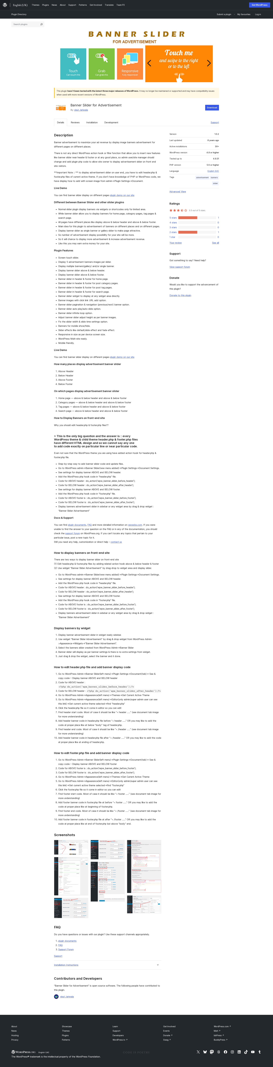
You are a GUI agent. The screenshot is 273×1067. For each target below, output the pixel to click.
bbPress (219, 1035)
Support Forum (66, 949)
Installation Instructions (66, 965)
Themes (66, 1031)
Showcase (67, 1026)
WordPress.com (222, 1026)
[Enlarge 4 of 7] (120, 843)
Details (60, 122)
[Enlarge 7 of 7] (157, 899)
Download (212, 107)
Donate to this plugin (180, 295)
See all (215, 242)
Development (111, 122)
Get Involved (169, 1026)
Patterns (66, 1040)
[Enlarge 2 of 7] (84, 860)
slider (215, 183)
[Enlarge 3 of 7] (84, 901)
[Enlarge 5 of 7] (120, 865)
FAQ (89, 524)
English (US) (213, 171)
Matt (217, 1031)
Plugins (65, 1035)
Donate (168, 1035)
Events (166, 1031)
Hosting (15, 1035)
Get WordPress (259, 5)
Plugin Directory (18, 14)
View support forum (179, 266)
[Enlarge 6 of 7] (157, 843)
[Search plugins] (41, 24)
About (14, 1026)
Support (215, 122)
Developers (118, 1035)
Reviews (75, 122)
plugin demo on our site (122, 195)
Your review (175, 242)
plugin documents (77, 524)
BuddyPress (221, 1040)
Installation (92, 122)
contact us (116, 541)
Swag (167, 1040)
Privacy (14, 1040)
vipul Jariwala (81, 109)
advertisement (202, 177)
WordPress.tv (120, 1040)
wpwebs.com (135, 524)
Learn (115, 1026)
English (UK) (44, 1052)
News (14, 1031)
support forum (72, 533)
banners (214, 177)
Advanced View (177, 191)
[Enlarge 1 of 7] (84, 843)
